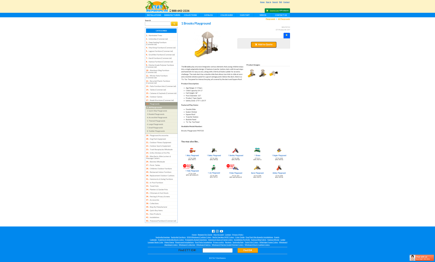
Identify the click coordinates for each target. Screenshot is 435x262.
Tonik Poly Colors (251, 242)
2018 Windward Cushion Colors (199, 237)
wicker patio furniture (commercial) (157, 77)
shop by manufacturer (156, 207)
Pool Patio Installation (203, 242)
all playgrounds (154, 107)
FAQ (280, 2)
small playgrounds (155, 127)
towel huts (152, 186)
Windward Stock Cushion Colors (257, 245)
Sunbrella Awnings (163, 237)
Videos (263, 15)
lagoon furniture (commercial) (159, 51)
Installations (154, 15)
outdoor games (154, 97)
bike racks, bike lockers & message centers (158, 157)
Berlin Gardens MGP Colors (223, 237)
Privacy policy (218, 242)
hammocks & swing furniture (159, 179)
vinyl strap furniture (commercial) (161, 47)
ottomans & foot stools (157, 193)
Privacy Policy (237, 234)
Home (262, 2)
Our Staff (245, 15)
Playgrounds (270, 19)
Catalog (208, 15)
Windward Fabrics (203, 245)
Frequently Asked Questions (196, 240)
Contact (286, 2)
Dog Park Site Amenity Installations (259, 237)
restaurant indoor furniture (158, 172)
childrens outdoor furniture (159, 168)
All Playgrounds (284, 19)
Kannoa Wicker (273, 240)
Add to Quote (265, 44)
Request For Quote (205, 234)
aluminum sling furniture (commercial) (157, 71)
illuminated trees (154, 35)
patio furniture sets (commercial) (161, 86)
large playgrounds (155, 124)
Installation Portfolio (242, 240)
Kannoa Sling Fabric (258, 240)
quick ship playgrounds (157, 111)
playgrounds (153, 104)
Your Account (218, 234)
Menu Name (169, 242)
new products (153, 214)
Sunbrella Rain (238, 242)
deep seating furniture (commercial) (156, 43)
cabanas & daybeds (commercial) (161, 93)
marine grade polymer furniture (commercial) (160, 66)
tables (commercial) (156, 90)
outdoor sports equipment (158, 146)
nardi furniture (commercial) (159, 58)
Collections (190, 15)
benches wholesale (155, 162)
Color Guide (226, 15)
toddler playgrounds (156, 131)
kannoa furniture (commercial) (159, 62)
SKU (283, 27)
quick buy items (154, 210)
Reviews (228, 242)
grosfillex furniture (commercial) (160, 55)
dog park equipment (156, 139)
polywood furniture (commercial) (161, 221)
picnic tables (153, 165)
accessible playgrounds (157, 117)
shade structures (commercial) (160, 100)
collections (152, 203)
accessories (152, 200)
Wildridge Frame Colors (268, 242)
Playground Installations (184, 242)
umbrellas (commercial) (157, 39)
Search (275, 2)
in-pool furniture (154, 182)
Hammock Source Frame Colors (220, 240)
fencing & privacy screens (158, 196)
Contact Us (281, 15)
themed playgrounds (156, 121)
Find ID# (247, 250)
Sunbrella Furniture (178, 237)
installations (152, 217)
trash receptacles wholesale (159, 149)
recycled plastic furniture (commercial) (158, 82)
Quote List (274, 10)
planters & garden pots (157, 189)
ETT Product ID (281, 30)
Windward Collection (187, 245)
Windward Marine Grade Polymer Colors (228, 245)
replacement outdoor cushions (160, 175)
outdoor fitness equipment (158, 142)
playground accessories (157, 135)
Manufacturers (172, 15)
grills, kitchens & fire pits (158, 153)
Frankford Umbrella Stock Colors (171, 240)
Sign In (268, 2)
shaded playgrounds (155, 114)
